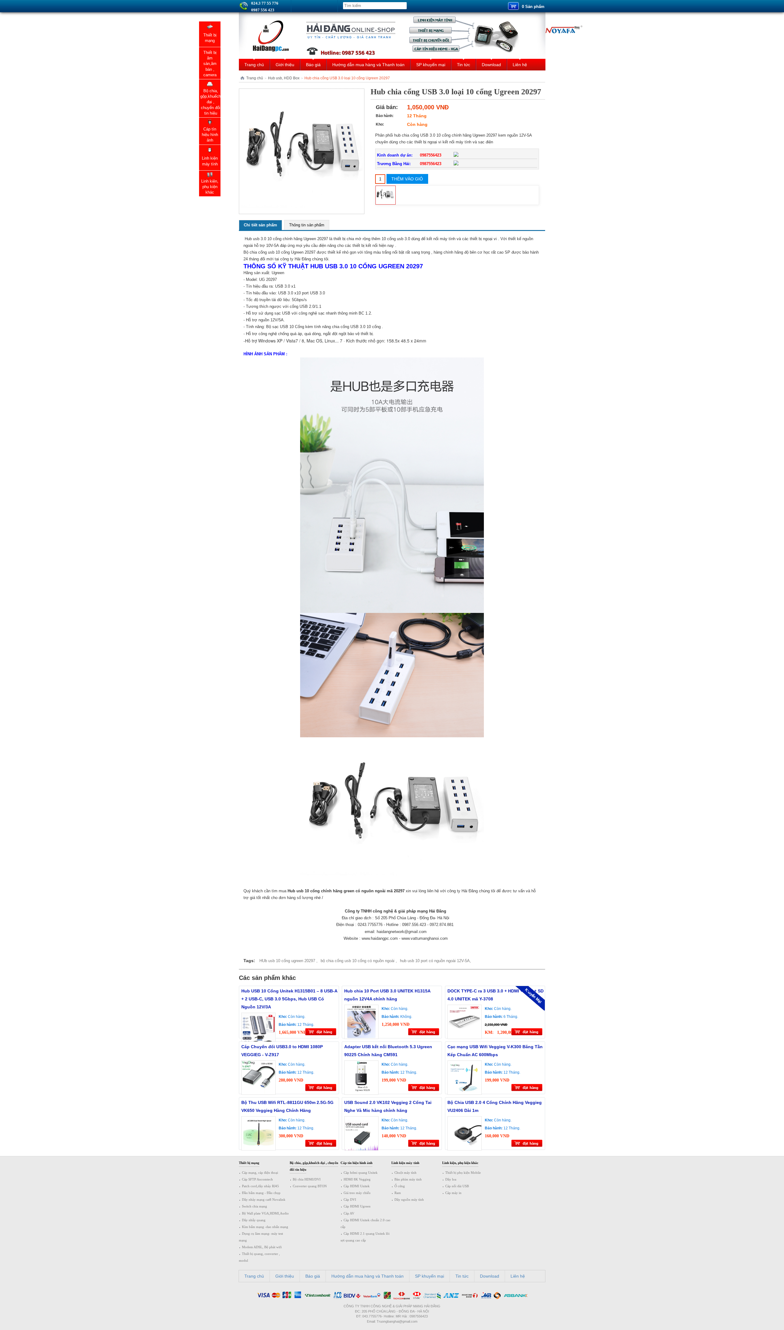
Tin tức (463, 64)
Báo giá (313, 64)
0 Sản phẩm (533, 6)
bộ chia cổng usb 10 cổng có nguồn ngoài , (359, 960)
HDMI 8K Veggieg (357, 1179)
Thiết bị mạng (249, 1163)
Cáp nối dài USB (457, 1186)
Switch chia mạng (254, 1206)
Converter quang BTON (310, 1186)
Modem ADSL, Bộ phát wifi (262, 1247)
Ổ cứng (399, 1186)
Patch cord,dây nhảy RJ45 (260, 1186)
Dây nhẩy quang (254, 1220)
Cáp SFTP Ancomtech (257, 1179)
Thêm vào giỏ (407, 178)
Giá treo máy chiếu (357, 1193)
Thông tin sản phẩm (306, 225)
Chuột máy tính (405, 1172)
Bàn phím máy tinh (408, 1179)
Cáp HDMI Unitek (357, 1186)
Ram (397, 1193)
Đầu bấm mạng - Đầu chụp (261, 1193)
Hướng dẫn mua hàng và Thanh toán (368, 64)
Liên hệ (520, 64)
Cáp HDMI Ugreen (357, 1206)
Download (491, 64)
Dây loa (450, 1179)
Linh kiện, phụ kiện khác (460, 1163)
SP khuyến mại (430, 64)
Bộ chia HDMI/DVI (307, 1179)
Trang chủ (254, 64)
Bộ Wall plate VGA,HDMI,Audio (265, 1213)
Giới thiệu (285, 64)
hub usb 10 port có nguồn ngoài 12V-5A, (435, 960)
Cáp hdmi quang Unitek (361, 1172)
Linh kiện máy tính (405, 1163)
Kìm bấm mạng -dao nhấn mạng (265, 1227)
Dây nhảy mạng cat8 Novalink (263, 1199)
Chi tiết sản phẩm (260, 225)
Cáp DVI (350, 1199)
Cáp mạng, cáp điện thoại (260, 1172)
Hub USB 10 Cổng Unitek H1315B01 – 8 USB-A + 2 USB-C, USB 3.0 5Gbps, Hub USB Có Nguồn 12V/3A (289, 998)
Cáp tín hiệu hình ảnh (356, 1163)
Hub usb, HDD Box (284, 78)
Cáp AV (349, 1213)
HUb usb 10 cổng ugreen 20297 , (288, 960)
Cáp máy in (453, 1193)
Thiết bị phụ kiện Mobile (463, 1172)
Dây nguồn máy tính (409, 1199)
